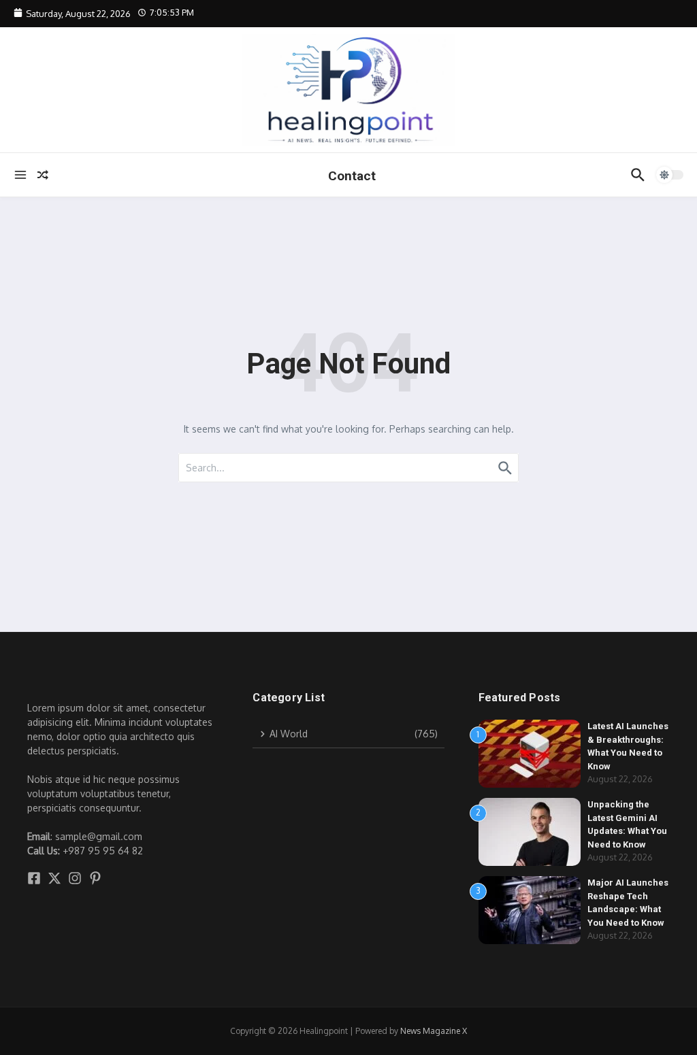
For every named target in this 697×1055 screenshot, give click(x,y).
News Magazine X (433, 1031)
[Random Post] (42, 174)
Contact (352, 176)
